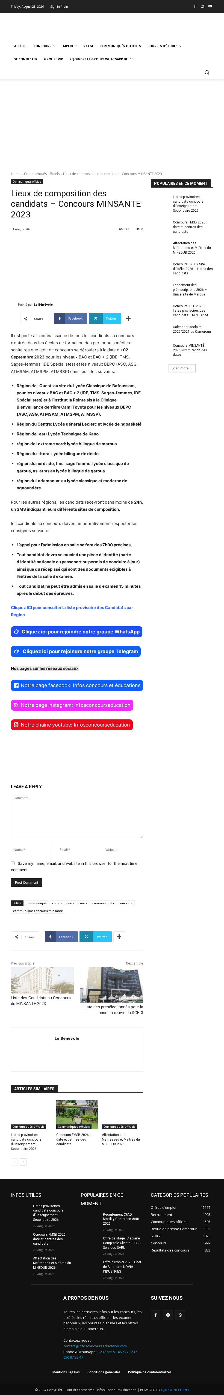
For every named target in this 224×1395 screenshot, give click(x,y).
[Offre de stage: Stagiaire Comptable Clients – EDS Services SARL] (90, 1242)
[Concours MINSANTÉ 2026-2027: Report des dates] (160, 350)
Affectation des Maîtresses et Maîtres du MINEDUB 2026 (121, 1139)
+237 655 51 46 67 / (113, 1351)
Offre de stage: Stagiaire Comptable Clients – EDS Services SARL (121, 1243)
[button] (206, 72)
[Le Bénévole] (14, 304)
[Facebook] (195, 7)
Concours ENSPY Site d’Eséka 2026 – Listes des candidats (193, 268)
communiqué (37, 903)
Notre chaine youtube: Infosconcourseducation (75, 725)
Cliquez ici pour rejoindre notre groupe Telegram (80, 651)
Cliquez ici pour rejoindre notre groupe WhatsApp (81, 632)
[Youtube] (210, 7)
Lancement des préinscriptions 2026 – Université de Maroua (190, 289)
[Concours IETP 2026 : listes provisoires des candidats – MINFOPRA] (160, 310)
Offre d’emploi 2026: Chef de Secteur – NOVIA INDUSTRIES (122, 1266)
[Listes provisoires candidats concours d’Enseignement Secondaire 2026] (31, 1114)
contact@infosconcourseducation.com (95, 1346)
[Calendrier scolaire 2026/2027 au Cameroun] (160, 331)
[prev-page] (14, 1162)
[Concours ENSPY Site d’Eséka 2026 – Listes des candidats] (160, 268)
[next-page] (23, 1162)
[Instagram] (202, 7)
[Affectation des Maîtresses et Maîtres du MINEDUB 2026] (122, 1114)
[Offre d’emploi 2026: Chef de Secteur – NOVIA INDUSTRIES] (90, 1266)
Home (15, 173)
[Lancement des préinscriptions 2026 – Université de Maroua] (160, 289)
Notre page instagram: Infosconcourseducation (76, 705)
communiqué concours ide (112, 903)
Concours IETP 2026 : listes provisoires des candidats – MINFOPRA (190, 310)
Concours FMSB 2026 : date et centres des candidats (73, 1139)
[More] (128, 318)
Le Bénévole (43, 304)
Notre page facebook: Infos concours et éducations (80, 685)
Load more (180, 368)
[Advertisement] (112, 120)
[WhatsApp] (180, 1315)
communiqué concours (69, 903)
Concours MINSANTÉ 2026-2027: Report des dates (190, 350)
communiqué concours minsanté (38, 911)
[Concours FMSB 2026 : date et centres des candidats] (77, 1114)
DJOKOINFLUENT (175, 1390)
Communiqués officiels (42, 173)
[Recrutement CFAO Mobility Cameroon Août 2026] (90, 1218)
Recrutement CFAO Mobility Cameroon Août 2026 (121, 1219)
